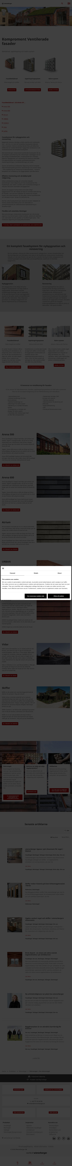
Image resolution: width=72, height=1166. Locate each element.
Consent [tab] (12, 573)
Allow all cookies (59, 596)
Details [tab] (36, 573)
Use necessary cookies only (35, 596)
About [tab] (59, 573)
